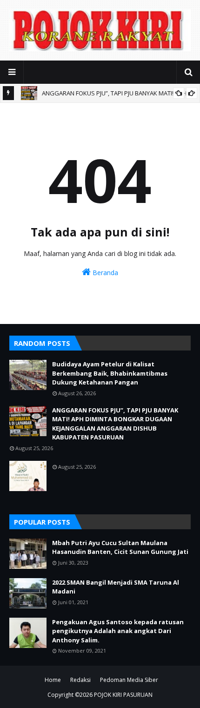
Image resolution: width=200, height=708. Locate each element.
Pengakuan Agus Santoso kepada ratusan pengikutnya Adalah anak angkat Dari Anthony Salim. (118, 631)
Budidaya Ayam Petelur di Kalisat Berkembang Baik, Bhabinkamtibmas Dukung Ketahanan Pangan (109, 373)
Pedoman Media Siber (129, 680)
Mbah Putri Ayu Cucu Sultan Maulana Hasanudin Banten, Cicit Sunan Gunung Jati (120, 547)
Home (53, 680)
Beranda (104, 272)
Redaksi (80, 680)
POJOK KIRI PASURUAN (123, 695)
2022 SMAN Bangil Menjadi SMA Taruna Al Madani (115, 587)
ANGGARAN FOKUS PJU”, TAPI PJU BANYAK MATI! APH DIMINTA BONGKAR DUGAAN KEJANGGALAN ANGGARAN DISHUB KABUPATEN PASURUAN (115, 424)
